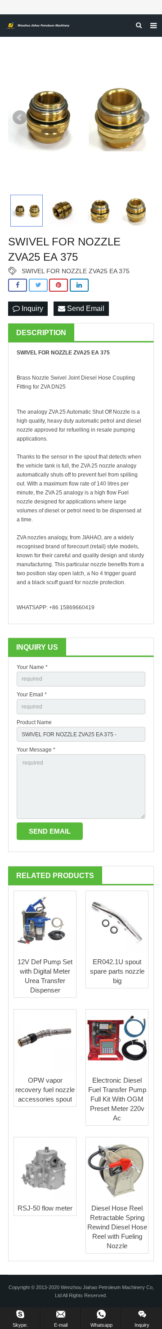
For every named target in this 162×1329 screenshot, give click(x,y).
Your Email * (32, 694)
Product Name (34, 722)
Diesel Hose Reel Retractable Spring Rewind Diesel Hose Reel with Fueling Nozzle (117, 1227)
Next (142, 117)
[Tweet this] (38, 285)
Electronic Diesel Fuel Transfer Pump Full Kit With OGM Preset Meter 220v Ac (117, 1099)
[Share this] (17, 285)
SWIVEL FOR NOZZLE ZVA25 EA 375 (76, 271)
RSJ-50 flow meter (45, 1208)
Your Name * (32, 667)
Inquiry (31, 308)
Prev (20, 117)
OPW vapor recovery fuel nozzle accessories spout (45, 1089)
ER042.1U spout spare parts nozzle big (117, 971)
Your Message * (36, 750)
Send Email (84, 308)
